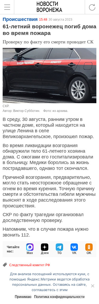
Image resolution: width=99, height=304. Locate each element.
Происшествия (20, 19)
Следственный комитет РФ (29, 265)
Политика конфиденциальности (59, 297)
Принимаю (23, 297)
